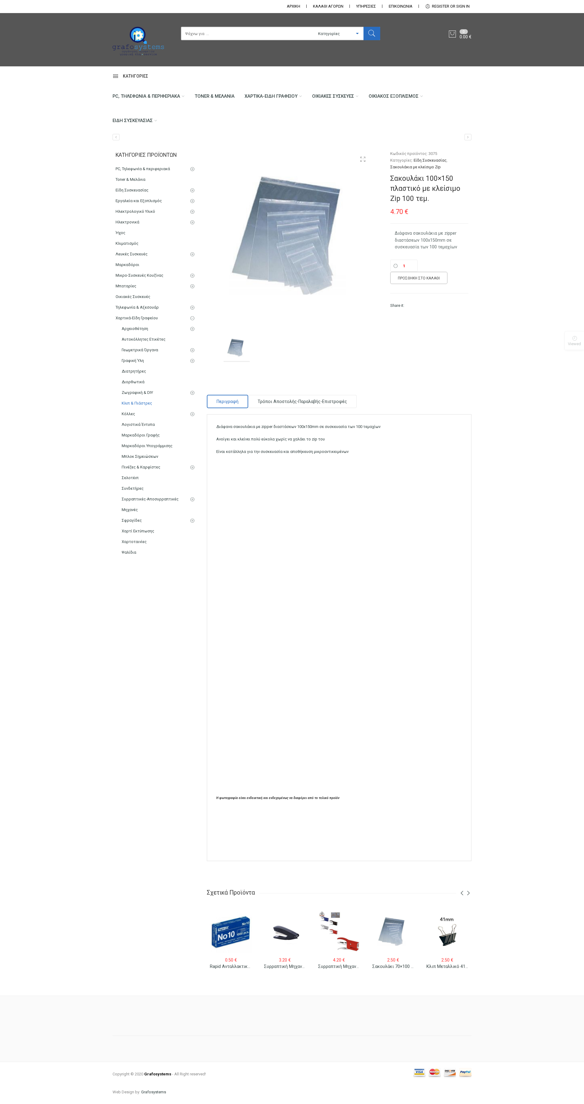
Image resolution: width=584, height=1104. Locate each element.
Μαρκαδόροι (127, 264)
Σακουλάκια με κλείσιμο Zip (415, 167)
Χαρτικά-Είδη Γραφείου (271, 96)
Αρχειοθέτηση (135, 328)
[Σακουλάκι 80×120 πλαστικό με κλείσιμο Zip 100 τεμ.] (116, 137)
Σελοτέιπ (130, 477)
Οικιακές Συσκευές (333, 96)
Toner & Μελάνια (215, 96)
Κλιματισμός (127, 243)
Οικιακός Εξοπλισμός (394, 96)
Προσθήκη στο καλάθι (419, 278)
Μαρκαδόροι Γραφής (141, 435)
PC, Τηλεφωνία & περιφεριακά (146, 96)
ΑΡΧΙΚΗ (293, 6)
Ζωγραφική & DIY (137, 392)
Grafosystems (153, 1092)
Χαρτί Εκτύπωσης (138, 531)
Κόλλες (128, 414)
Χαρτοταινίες (134, 541)
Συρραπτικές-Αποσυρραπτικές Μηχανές (150, 504)
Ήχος (120, 232)
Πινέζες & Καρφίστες (141, 467)
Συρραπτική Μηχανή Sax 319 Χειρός (300, 966)
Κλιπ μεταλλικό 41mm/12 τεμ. (457, 966)
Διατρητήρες (134, 371)
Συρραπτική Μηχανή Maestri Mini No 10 (357, 966)
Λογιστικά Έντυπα (138, 424)
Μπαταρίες (126, 286)
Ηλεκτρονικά (127, 222)
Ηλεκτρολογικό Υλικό (135, 211)
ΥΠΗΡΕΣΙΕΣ (366, 6)
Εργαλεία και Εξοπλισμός (139, 200)
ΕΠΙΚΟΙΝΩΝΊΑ (400, 6)
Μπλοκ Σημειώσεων (140, 456)
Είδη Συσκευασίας (133, 120)
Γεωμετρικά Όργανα (140, 350)
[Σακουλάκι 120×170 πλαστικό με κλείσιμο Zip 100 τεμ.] (467, 137)
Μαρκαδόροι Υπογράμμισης (147, 445)
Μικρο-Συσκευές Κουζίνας (139, 275)
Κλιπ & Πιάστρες (137, 403)
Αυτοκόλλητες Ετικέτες (143, 339)
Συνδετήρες (133, 488)
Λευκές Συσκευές (132, 254)
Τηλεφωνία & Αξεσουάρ (137, 307)
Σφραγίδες (132, 520)
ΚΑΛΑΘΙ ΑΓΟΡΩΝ (328, 6)
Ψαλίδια (129, 552)
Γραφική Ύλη (133, 360)
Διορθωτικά (133, 382)
